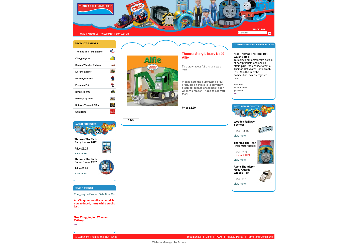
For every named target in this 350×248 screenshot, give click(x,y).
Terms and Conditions (260, 236)
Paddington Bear (84, 78)
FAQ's (219, 236)
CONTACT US (122, 34)
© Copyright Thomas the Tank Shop (96, 236)
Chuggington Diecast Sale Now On (94, 194)
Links (208, 236)
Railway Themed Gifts (87, 105)
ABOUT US (93, 34)
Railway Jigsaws (84, 98)
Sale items (80, 112)
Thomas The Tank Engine (88, 51)
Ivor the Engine (83, 72)
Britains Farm (82, 92)
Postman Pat (82, 85)
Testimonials (194, 236)
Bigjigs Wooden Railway (88, 65)
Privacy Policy (234, 236)
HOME (82, 34)
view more (80, 153)
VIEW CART (107, 34)
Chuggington (82, 58)
